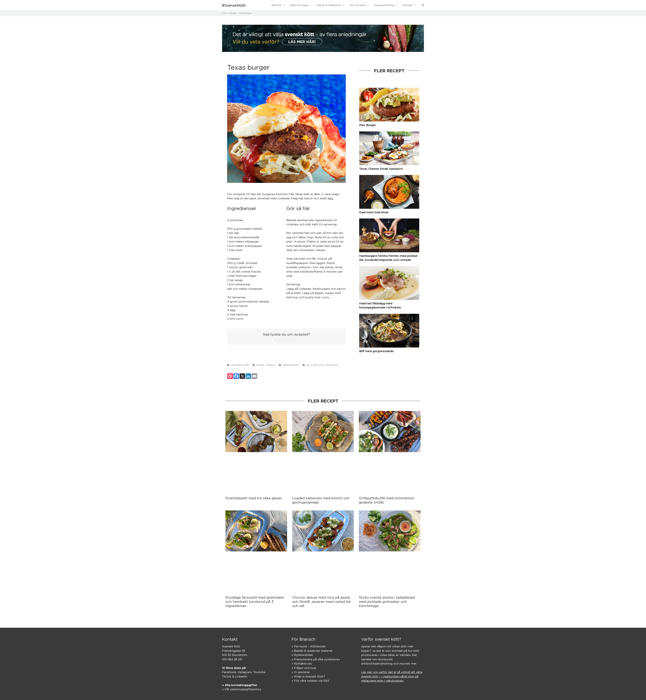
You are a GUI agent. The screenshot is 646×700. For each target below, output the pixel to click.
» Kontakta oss (302, 663)
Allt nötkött (315, 365)
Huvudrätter (240, 365)
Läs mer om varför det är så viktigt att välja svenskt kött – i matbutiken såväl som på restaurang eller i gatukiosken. (391, 676)
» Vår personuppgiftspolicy (241, 689)
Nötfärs (332, 365)
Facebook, (230, 672)
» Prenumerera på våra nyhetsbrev (316, 659)
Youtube (259, 672)
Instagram (245, 672)
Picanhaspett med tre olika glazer (253, 498)
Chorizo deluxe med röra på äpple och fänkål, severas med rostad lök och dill (321, 602)
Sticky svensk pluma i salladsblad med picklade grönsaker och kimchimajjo (387, 602)
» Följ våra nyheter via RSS (310, 680)
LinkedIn (241, 676)
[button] (423, 5)
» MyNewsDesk (302, 654)
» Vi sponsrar (301, 672)
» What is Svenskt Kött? (308, 676)
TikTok (226, 676)
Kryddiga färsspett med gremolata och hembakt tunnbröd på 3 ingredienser (254, 602)
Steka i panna (265, 365)
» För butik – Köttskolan (309, 646)
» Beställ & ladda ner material (312, 650)
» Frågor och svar (304, 667)
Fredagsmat (290, 365)
